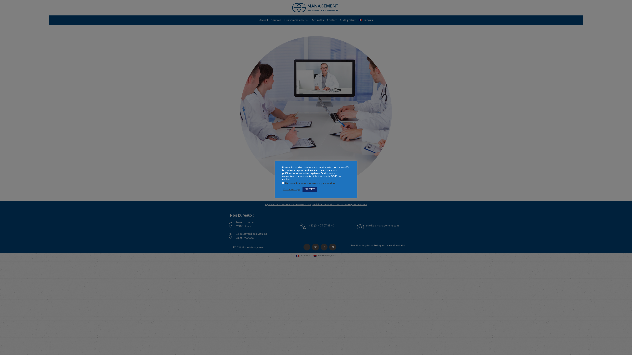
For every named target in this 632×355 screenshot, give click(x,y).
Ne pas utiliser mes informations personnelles (310, 183)
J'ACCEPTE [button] (309, 189)
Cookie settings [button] (291, 189)
